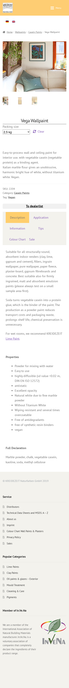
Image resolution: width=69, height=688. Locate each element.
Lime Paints (13, 566)
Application (40, 217)
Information (17, 228)
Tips (41, 228)
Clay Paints (12, 572)
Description (17, 217)
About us (11, 519)
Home (10, 32)
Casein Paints (35, 32)
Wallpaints (20, 32)
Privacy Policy (14, 537)
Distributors (13, 506)
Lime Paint (12, 339)
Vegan (11, 197)
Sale (32, 239)
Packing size (11, 127)
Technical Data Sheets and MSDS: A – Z (27, 512)
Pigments (12, 597)
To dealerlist (34, 206)
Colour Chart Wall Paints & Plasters (25, 531)
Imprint (10, 525)
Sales (9, 543)
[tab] (17, 217)
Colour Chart (17, 239)
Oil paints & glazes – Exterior (22, 578)
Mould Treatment (16, 585)
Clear (41, 131)
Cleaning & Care (15, 591)
